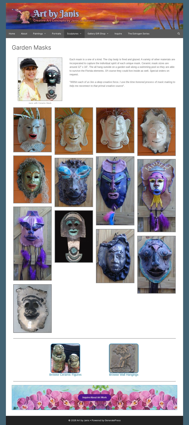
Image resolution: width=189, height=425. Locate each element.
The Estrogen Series (138, 33)
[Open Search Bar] (178, 33)
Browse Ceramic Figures (65, 374)
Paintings (38, 33)
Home (12, 33)
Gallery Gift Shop (96, 33)
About (24, 33)
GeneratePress (113, 420)
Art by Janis (56, 13)
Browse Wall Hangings (123, 374)
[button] (94, 397)
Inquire (118, 33)
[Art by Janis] (21, 15)
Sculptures (72, 33)
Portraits (56, 33)
